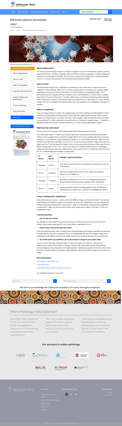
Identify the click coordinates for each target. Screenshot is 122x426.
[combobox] (34, 281)
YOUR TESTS (16, 117)
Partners (44, 410)
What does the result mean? (22, 91)
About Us (65, 12)
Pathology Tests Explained (52, 423)
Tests (18, 30)
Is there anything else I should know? (20, 98)
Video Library (55, 12)
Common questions (19, 105)
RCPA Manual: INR (43, 265)
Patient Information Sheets (39, 12)
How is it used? (18, 79)
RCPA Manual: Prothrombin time (47, 261)
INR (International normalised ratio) (34, 30)
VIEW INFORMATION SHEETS (21, 126)
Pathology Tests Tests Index (48, 395)
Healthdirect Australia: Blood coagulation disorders (54, 268)
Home (13, 12)
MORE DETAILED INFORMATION (22, 68)
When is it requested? (20, 85)
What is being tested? (20, 73)
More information (19, 111)
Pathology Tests (23, 12)
